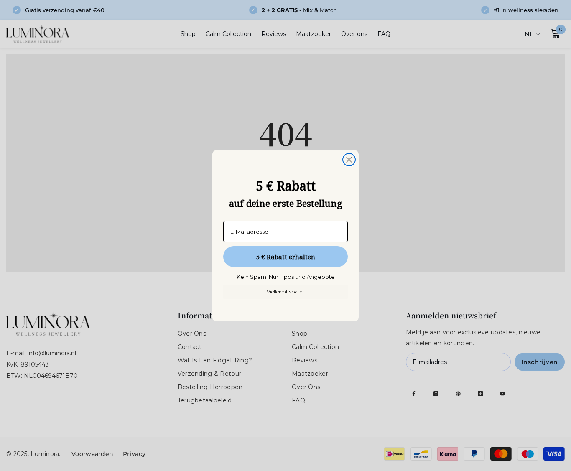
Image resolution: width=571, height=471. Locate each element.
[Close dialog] (349, 159)
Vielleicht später (285, 291)
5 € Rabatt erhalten (285, 256)
